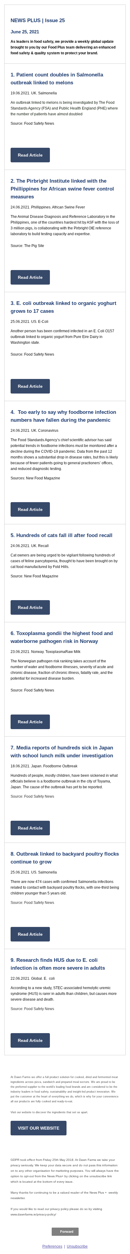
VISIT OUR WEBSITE (38, 1128)
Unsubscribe (77, 1246)
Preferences (52, 1246)
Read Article (30, 155)
